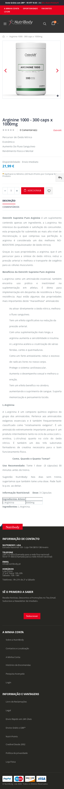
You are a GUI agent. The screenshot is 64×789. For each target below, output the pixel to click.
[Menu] (5, 24)
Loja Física (11, 761)
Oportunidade (30, 8)
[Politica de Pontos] (3, 173)
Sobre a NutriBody (15, 639)
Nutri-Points (12, 736)
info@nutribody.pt (11, 563)
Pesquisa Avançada (15, 673)
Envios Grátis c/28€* (15, 727)
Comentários (10, 206)
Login (8, 682)
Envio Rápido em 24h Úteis (19, 719)
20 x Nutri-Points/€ (50, 2)
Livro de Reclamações (16, 701)
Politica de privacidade (17, 753)
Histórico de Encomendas (18, 665)
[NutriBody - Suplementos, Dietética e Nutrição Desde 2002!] (20, 22)
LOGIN (7, 11)
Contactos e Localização (17, 648)
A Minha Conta (11, 8)
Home (3, 36)
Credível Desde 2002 (15, 744)
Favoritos (47, 8)
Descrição (8, 200)
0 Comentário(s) (28, 130)
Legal (8, 710)
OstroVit (57, 130)
